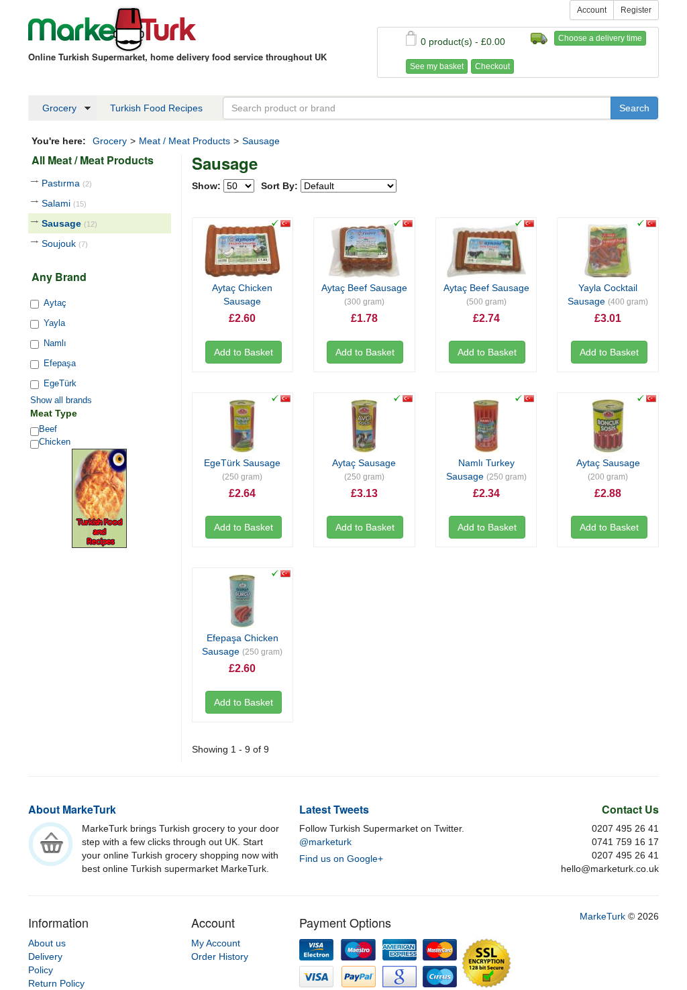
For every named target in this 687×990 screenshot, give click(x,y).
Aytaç (55, 303)
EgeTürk (60, 383)
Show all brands (61, 400)
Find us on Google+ (341, 858)
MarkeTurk (112, 29)
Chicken (54, 442)
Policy (40, 970)
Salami (64, 203)
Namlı (55, 343)
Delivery (45, 956)
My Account (215, 943)
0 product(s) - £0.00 (463, 41)
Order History (219, 956)
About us (47, 943)
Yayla (54, 323)
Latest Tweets (334, 809)
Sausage (69, 223)
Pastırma (67, 183)
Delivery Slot (539, 38)
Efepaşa (60, 363)
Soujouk (65, 243)
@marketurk (325, 841)
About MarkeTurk (72, 809)
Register (636, 10)
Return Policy (56, 983)
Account (591, 10)
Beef (48, 429)
